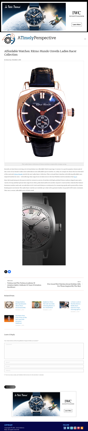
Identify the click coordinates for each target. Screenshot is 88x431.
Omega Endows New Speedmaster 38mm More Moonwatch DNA (20, 304)
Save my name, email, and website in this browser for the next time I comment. (25, 375)
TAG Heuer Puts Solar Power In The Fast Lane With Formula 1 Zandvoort (21, 319)
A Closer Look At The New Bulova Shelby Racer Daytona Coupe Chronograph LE (76, 305)
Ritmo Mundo (18, 174)
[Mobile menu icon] (85, 39)
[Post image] (9, 304)
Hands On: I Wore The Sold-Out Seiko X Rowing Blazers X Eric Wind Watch (49, 304)
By (8, 59)
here (75, 177)
